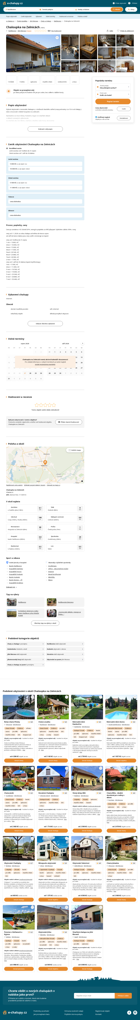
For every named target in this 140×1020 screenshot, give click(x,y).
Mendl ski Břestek (54, 574)
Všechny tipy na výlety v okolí (45, 623)
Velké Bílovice (78, 866)
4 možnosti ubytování (25, 951)
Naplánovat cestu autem (14, 485)
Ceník (124, 109)
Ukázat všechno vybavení (45, 324)
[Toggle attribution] (82, 481)
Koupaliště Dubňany (16, 569)
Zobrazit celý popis (45, 129)
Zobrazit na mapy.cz (53, 485)
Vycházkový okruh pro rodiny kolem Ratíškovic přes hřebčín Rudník (28, 613)
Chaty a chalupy (46, 21)
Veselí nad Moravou (114, 724)
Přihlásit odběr (123, 996)
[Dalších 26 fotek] (87, 707)
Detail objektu (121, 761)
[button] (45, 462)
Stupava (51, 572)
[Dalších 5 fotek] (87, 917)
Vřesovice (9, 724)
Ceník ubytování (26, 16)
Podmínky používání (41, 1011)
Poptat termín (113, 101)
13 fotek (55, 69)
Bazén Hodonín (14, 577)
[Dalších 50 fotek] (53, 778)
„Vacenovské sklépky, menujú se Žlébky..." (69, 613)
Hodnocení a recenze (66, 16)
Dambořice (77, 727)
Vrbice (42, 866)
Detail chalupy (87, 761)
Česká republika (22, 21)
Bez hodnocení (56, 31)
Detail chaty (19, 761)
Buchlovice (43, 724)
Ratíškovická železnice (65, 602)
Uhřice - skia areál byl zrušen (58, 569)
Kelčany (8, 937)
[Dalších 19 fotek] (121, 848)
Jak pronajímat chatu (42, 1014)
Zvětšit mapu (76, 450)
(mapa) (28, 31)
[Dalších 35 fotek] (19, 778)
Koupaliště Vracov (15, 572)
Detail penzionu (19, 969)
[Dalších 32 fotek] (121, 707)
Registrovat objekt (102, 1011)
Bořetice (8, 866)
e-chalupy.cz (10, 21)
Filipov (50, 580)
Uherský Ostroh (45, 796)
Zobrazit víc (10, 587)
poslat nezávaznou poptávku (45, 364)
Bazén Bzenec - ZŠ (15, 580)
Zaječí (76, 937)
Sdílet (111, 31)
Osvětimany (52, 566)
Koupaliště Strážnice (16, 583)
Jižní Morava (34, 21)
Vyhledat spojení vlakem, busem (34, 485)
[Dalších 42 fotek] (19, 707)
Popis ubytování (11, 16)
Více (24, 750)
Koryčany (111, 800)
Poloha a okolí (82, 16)
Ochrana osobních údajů (73, 1011)
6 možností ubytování (60, 879)
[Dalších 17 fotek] (53, 848)
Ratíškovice (57, 21)
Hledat (117, 9)
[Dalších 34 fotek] (53, 707)
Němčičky (51, 577)
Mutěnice (77, 796)
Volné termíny (50, 16)
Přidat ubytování (120, 3)
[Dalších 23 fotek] (19, 848)
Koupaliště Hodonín (16, 574)
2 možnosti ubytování (94, 806)
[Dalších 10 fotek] (87, 848)
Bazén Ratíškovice (15, 566)
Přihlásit (134, 3)
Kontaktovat (124, 118)
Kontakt (98, 1014)
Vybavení (39, 16)
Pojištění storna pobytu (73, 1014)
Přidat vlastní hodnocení (70, 422)
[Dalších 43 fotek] (121, 778)
